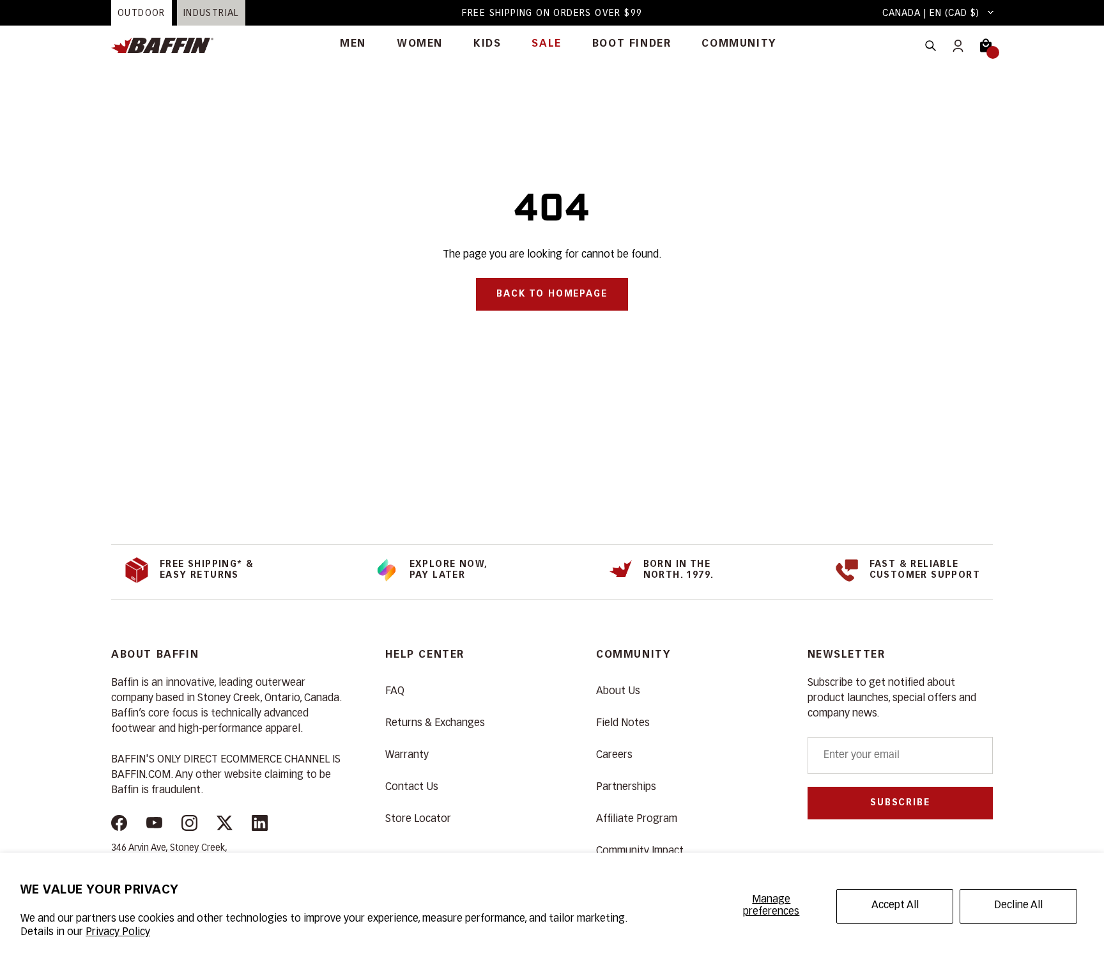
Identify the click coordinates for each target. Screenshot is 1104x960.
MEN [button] (353, 44)
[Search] (930, 45)
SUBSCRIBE (900, 802)
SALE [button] (546, 44)
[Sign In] (958, 45)
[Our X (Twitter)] (225, 825)
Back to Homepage (551, 294)
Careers (614, 755)
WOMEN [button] (420, 44)
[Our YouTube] (154, 825)
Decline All (1018, 906)
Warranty (407, 755)
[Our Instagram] (189, 825)
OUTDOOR (141, 13)
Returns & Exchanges (435, 723)
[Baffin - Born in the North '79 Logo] (168, 45)
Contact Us (411, 787)
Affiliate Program (636, 819)
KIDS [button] (487, 44)
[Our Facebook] (119, 825)
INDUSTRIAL (211, 13)
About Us (618, 691)
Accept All (895, 906)
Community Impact (640, 851)
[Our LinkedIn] (260, 825)
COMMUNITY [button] (739, 44)
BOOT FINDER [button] (631, 44)
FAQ (394, 691)
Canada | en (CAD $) (930, 13)
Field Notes (623, 723)
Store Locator (418, 819)
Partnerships (626, 787)
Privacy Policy (118, 932)
